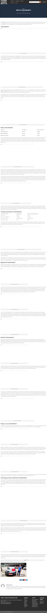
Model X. (6, 91)
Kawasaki (26, 605)
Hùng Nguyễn (28, 13)
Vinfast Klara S (34, 605)
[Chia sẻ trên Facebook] (20, 580)
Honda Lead (34, 600)
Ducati (25, 606)
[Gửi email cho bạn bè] (23, 580)
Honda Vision (34, 601)
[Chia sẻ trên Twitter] (22, 580)
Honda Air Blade (35, 599)
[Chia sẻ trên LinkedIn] (27, 580)
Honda (25, 599)
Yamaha (25, 600)
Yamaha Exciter (35, 603)
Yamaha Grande (35, 604)
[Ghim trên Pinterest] (25, 580)
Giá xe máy (42, 602)
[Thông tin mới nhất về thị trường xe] (5, 2)
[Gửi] (40, 2)
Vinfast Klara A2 (35, 606)
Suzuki (25, 603)
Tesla (23, 8)
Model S (2, 91)
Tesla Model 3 (3, 22)
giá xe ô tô (26, 560)
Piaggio (25, 604)
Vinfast (25, 601)
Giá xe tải (41, 603)
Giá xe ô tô (42, 601)
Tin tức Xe (7, 560)
